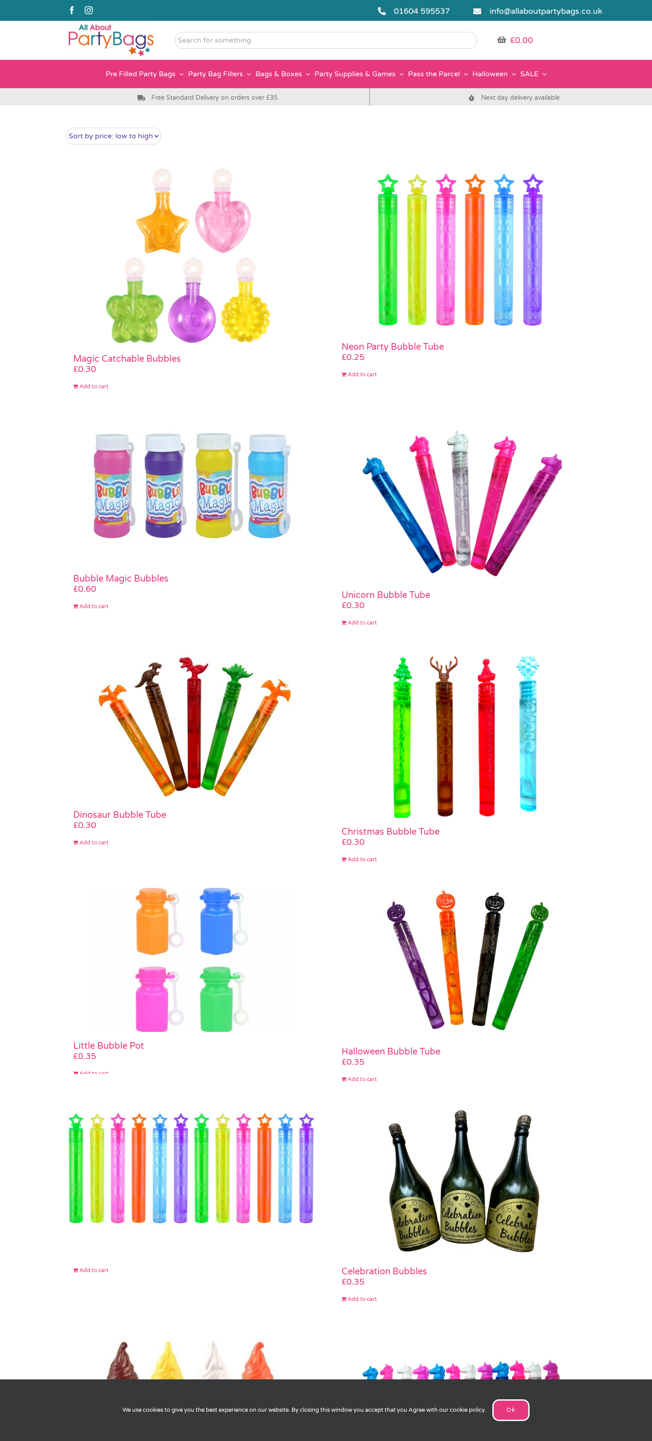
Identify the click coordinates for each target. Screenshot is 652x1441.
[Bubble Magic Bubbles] (192, 490)
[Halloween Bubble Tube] (460, 963)
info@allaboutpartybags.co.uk (546, 11)
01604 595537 (422, 11)
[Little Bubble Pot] (192, 960)
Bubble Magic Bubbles (121, 579)
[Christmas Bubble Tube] (460, 734)
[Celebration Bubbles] (460, 1182)
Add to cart (94, 386)
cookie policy (467, 1410)
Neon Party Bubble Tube (393, 347)
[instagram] (89, 10)
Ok (511, 1410)
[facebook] (72, 10)
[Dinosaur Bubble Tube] (192, 726)
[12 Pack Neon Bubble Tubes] (192, 1168)
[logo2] (111, 27)
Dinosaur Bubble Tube (119, 815)
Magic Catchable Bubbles (127, 359)
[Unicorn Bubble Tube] (460, 498)
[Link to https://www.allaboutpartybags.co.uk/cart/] (501, 39)
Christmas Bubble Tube (391, 832)
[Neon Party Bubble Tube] (460, 250)
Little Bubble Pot (108, 1046)
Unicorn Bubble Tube (386, 595)
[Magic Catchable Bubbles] (192, 256)
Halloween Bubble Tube (391, 1052)
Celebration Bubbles (384, 1271)
